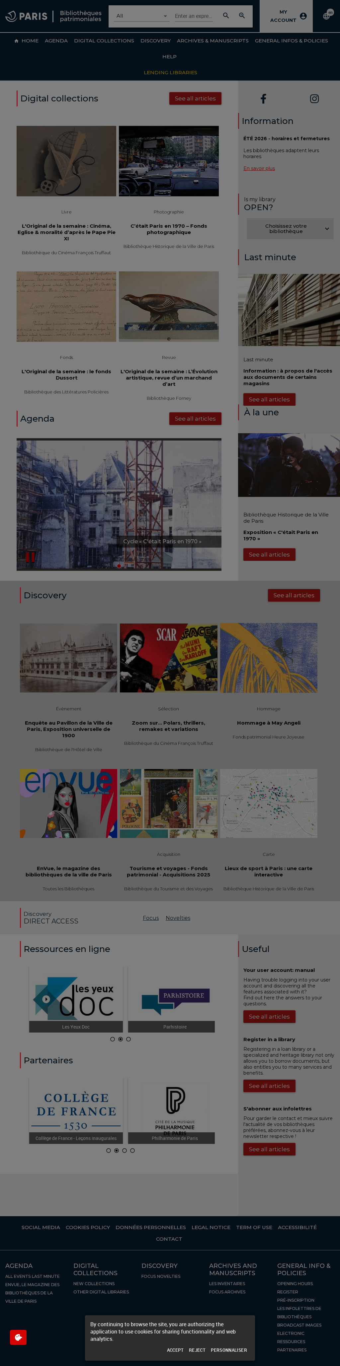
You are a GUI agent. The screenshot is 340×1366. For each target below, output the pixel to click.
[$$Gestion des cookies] (18, 1337)
